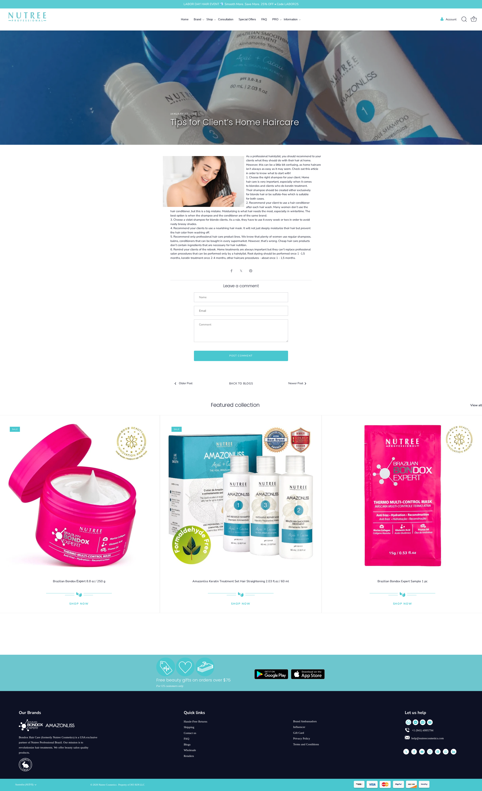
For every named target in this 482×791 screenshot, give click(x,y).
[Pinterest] (438, 751)
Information (290, 19)
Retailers (189, 755)
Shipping (189, 727)
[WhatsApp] (408, 722)
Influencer (299, 727)
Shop (209, 19)
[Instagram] (430, 751)
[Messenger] (415, 722)
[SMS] (423, 722)
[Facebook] (414, 751)
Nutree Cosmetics (108, 784)
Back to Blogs (241, 383)
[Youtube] (422, 751)
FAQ (264, 19)
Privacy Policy (301, 738)
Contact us (190, 733)
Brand (197, 19)
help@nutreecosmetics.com (427, 738)
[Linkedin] (453, 751)
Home (184, 19)
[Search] (464, 19)
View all (476, 405)
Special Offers (247, 19)
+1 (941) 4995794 (422, 730)
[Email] (430, 722)
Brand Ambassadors (305, 721)
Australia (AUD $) (24, 784)
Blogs (187, 744)
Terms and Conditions (306, 744)
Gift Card (298, 732)
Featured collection (235, 405)
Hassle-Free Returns (195, 721)
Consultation (225, 19)
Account (451, 19)
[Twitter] (406, 751)
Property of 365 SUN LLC (131, 784)
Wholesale (190, 750)
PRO (275, 19)
